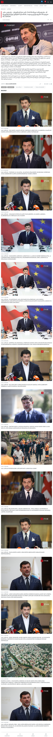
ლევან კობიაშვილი (40, 87)
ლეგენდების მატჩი (28, 87)
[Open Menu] (51, 2)
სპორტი (9, 9)
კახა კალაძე (19, 87)
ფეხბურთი (10, 87)
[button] (5, 5)
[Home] (2, 2)
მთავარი (3, 9)
